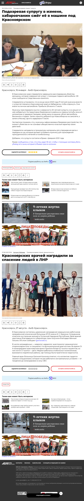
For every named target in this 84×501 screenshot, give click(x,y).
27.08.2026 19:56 (7, 252)
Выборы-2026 (36, 463)
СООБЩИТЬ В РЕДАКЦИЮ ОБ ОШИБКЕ (54, 463)
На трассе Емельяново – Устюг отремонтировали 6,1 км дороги (61, 399)
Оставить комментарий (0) (66, 152)
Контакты (19, 463)
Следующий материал (43, 495)
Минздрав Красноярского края (12, 318)
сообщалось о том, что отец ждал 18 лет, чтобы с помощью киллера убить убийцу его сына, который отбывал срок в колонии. (46, 143)
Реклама (27, 463)
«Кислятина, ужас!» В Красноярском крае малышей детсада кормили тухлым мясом (24, 183)
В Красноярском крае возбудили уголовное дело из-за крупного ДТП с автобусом (25, 196)
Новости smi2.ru (9, 246)
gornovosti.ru (41, 340)
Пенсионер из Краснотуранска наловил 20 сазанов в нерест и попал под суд (24, 399)
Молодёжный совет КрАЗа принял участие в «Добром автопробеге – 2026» (25, 406)
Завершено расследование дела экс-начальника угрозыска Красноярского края (65, 183)
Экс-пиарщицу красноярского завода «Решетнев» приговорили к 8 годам (63, 406)
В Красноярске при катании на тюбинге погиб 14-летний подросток (64, 189)
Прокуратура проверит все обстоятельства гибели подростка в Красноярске (25, 189)
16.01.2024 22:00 (7, 8)
